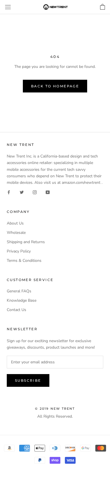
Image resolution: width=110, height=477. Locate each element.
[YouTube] (48, 192)
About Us (15, 223)
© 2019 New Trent (55, 409)
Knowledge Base (21, 300)
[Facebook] (9, 192)
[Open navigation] (8, 7)
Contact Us (16, 309)
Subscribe (28, 380)
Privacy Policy (19, 251)
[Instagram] (35, 192)
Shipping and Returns (26, 242)
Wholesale (16, 232)
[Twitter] (22, 192)
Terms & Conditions (24, 260)
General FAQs (19, 291)
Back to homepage (55, 86)
